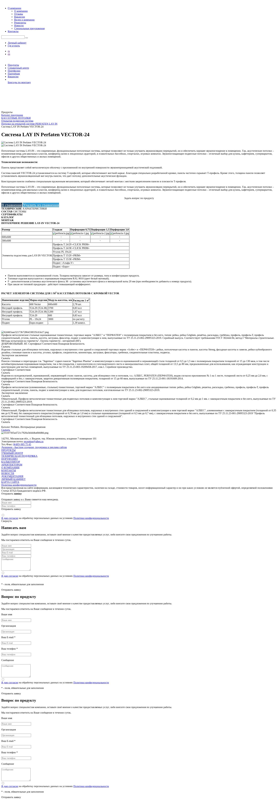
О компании (14, 8)
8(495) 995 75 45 (22, 444)
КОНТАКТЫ (8, 470)
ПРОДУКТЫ (8, 450)
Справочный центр (18, 68)
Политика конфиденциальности (19, 485)
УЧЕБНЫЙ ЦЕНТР (12, 453)
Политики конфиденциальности (91, 518)
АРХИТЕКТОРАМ (11, 464)
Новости (19, 25)
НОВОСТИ (7, 473)
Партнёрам (14, 73)
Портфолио (14, 70)
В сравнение (11, 205)
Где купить (14, 45)
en (9, 54)
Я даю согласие (9, 518)
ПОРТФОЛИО (9, 458)
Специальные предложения (29, 28)
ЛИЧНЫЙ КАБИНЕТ (13, 479)
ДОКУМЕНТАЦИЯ (12, 476)
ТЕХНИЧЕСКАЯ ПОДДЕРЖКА (19, 456)
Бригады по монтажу (19, 82)
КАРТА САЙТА (10, 482)
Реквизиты (20, 22)
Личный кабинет (17, 42)
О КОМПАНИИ (10, 467)
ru (9, 51)
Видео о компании (24, 19)
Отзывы (18, 14)
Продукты (13, 65)
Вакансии (19, 16)
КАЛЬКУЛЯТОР (10, 461)
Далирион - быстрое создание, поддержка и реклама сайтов (34, 447)
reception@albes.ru (33, 441)
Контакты (13, 31)
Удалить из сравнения (41, 205)
